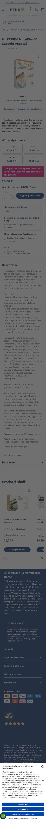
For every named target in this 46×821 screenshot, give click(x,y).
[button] (3, 816)
